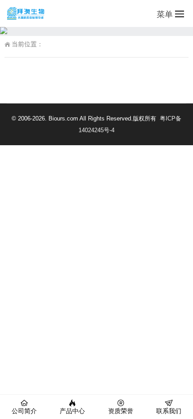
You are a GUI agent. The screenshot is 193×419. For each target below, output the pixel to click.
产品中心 (72, 411)
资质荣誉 (120, 411)
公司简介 (24, 411)
